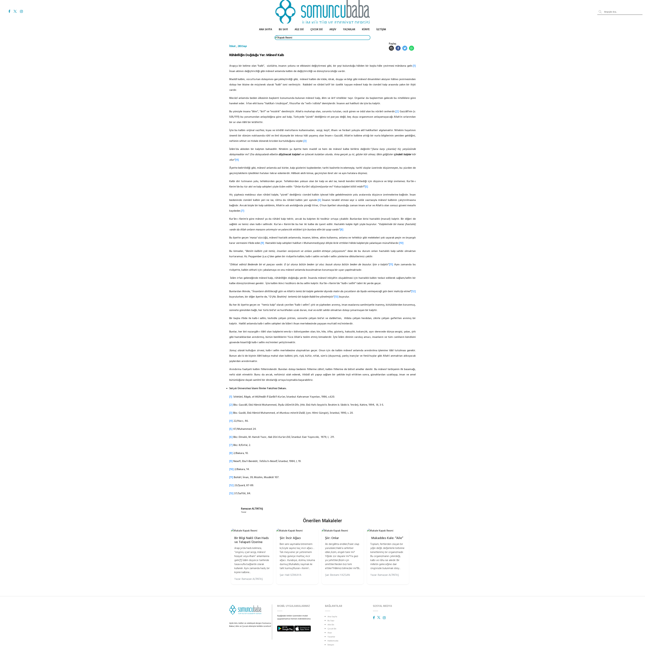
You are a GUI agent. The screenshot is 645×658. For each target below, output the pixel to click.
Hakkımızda (333, 640)
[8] (341, 229)
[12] (413, 291)
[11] (391, 264)
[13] (336, 297)
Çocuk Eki (316, 29)
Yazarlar (349, 29)
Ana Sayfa (265, 29)
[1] (414, 66)
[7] (242, 211)
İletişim (381, 29)
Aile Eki (299, 29)
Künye (366, 29)
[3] (305, 141)
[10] (401, 243)
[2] (397, 111)
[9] (262, 243)
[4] (237, 160)
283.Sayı (242, 46)
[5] (366, 186)
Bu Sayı (283, 29)
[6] (319, 200)
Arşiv (332, 29)
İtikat (232, 46)
